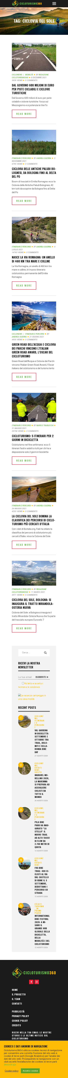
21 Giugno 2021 (37, 337)
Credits (16, 1025)
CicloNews (17, 75)
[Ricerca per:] (34, 652)
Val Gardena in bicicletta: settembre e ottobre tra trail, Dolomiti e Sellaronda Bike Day (42, 741)
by (42, 158)
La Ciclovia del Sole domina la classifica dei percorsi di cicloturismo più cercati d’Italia (33, 520)
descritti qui (10, 1064)
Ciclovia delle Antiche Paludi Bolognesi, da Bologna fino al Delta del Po (34, 172)
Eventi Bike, (38, 769)
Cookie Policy (20, 1020)
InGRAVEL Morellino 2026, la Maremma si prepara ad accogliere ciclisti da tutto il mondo (42, 785)
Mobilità (29, 75)
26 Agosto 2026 (41, 801)
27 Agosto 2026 (41, 756)
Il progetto (19, 994)
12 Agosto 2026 (41, 851)
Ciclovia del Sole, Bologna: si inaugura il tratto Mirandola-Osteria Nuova (32, 603)
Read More (24, 113)
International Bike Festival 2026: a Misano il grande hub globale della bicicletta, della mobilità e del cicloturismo (42, 929)
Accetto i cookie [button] (30, 1071)
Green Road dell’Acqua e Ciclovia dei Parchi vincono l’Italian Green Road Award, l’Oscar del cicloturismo (34, 350)
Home (15, 989)
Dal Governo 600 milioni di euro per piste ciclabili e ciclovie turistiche (33, 89)
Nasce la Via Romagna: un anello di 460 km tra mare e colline (33, 259)
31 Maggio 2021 (19, 428)
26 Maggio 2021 (19, 508)
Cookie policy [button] (12, 1070)
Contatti (17, 1003)
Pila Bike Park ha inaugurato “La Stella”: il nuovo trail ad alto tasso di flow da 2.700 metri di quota (42, 834)
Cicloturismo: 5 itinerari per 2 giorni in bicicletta (33, 438)
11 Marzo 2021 (38, 592)
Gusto (38, 772)
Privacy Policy (20, 1016)
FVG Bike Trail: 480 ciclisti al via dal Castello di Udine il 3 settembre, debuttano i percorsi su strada (42, 880)
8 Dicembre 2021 (39, 77)
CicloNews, (39, 717)
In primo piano (38, 910)
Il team (16, 999)
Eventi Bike (38, 863)
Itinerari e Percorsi (21, 158)
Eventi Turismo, (39, 906)
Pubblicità (18, 1011)
